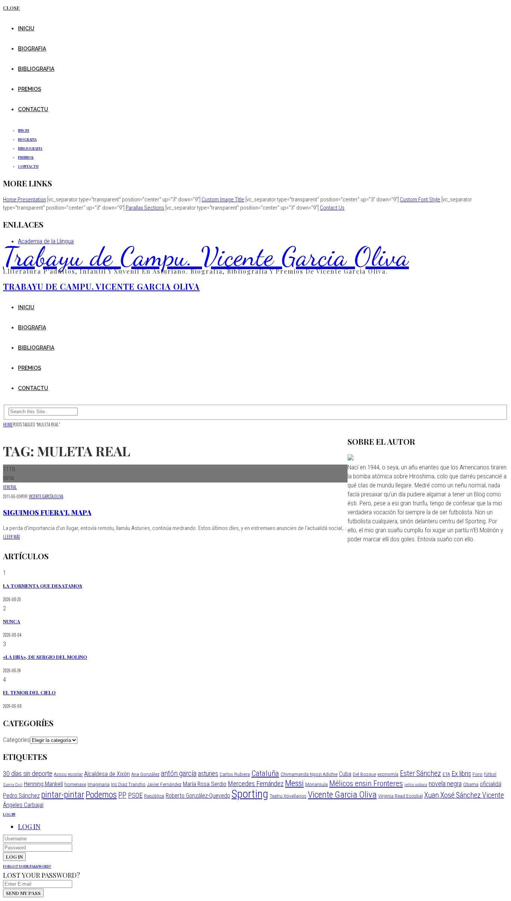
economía (387, 774)
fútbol (490, 774)
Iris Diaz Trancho (128, 784)
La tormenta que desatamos (42, 585)
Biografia (32, 49)
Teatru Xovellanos (288, 796)
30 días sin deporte (27, 773)
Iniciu (26, 28)
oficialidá (490, 784)
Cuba (345, 773)
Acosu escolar (68, 774)
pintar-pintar (62, 794)
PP (122, 795)
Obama (470, 784)
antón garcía (178, 773)
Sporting (250, 794)
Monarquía (316, 784)
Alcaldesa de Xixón (107, 773)
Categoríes (16, 739)
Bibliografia (36, 69)
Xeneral (10, 487)
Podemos (101, 794)
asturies (208, 773)
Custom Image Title (223, 199)
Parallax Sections (145, 207)
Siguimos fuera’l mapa (47, 512)
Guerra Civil (12, 784)
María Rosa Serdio (204, 784)
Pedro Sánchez (21, 795)
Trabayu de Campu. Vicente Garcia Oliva (206, 256)
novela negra (445, 784)
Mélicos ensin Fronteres (366, 783)
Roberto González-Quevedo (198, 795)
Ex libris (461, 773)
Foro (477, 774)
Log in (29, 826)
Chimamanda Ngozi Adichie (309, 774)
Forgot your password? (27, 866)
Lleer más (11, 537)
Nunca (11, 621)
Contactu (33, 109)
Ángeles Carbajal (23, 805)
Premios (29, 89)
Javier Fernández (164, 784)
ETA (446, 774)
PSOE (135, 795)
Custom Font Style (420, 199)
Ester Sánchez (420, 773)
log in (9, 814)
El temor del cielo (29, 692)
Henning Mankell (43, 784)
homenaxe (75, 784)
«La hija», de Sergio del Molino (45, 657)
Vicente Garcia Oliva (342, 794)
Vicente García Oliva (46, 496)
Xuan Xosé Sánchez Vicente (464, 795)
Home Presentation (24, 199)
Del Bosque (364, 774)
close (11, 7)
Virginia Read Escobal (400, 796)
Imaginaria (99, 784)
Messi (294, 783)
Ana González (145, 774)
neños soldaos (415, 784)
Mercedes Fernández (256, 784)
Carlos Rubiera (235, 774)
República (154, 796)
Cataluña (265, 773)
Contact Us (332, 207)
